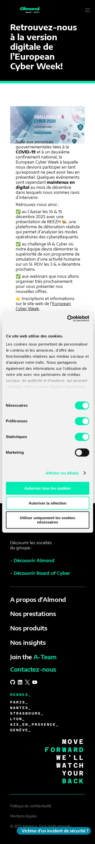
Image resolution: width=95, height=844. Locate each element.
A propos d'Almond (38, 599)
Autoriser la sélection (47, 503)
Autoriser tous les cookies (47, 488)
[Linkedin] (20, 682)
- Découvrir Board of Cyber (40, 573)
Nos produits (28, 628)
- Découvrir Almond (32, 560)
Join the (33, 656)
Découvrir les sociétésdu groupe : (31, 545)
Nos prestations (33, 613)
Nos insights (28, 642)
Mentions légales (23, 816)
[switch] (82, 421)
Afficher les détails (62, 473)
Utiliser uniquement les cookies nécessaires (47, 520)
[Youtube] (34, 682)
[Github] (12, 682)
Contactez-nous (33, 669)
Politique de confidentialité (30, 806)
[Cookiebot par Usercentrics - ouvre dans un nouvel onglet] (67, 318)
